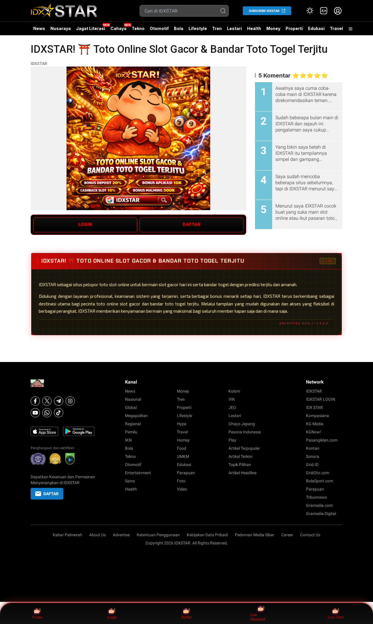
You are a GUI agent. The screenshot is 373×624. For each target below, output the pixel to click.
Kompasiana (317, 415)
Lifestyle (198, 28)
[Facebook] (35, 401)
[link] (323, 10)
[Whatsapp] (47, 412)
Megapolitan (136, 415)
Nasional (133, 399)
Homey (183, 440)
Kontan (312, 448)
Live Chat (336, 617)
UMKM (183, 456)
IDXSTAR (39, 63)
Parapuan (186, 472)
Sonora (312, 456)
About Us (97, 534)
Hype (181, 423)
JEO (232, 407)
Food (181, 448)
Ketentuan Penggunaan (158, 534)
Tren (217, 28)
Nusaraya (60, 28)
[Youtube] (35, 412)
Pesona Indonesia (244, 432)
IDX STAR (314, 407)
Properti (294, 28)
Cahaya (118, 28)
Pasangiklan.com (321, 440)
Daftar (187, 617)
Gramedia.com (319, 505)
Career (287, 534)
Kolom (234, 391)
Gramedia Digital (321, 513)
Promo (37, 617)
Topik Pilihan (239, 464)
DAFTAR (192, 224)
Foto (181, 481)
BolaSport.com (319, 481)
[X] (47, 401)
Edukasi (316, 28)
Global (131, 407)
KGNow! (313, 432)
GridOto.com (317, 472)
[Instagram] (70, 401)
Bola (178, 28)
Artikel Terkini (240, 456)
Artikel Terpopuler (244, 448)
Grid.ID (312, 464)
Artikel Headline (242, 472)
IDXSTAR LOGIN (320, 399)
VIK (231, 399)
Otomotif (159, 28)
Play (232, 440)
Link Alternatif (257, 617)
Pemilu (131, 432)
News (39, 28)
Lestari (234, 30)
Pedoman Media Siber (254, 534)
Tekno (138, 28)
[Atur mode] (309, 10)
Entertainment (138, 472)
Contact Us (310, 534)
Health (254, 28)
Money (273, 28)
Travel (336, 28)
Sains (130, 481)
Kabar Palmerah (67, 534)
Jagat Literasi (90, 28)
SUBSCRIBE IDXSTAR (264, 11)
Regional (133, 423)
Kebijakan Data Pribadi (207, 534)
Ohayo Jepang (241, 423)
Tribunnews (316, 497)
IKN (128, 440)
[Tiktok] (58, 412)
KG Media (314, 423)
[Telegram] (58, 401)
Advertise (121, 534)
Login (112, 617)
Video (182, 489)
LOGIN (85, 224)
